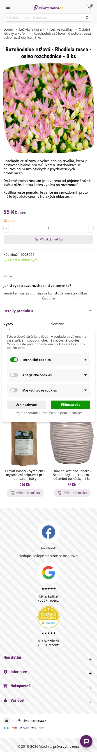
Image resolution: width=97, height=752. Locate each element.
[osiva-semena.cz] (48, 6)
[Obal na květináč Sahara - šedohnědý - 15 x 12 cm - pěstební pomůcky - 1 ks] (72, 442)
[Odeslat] (87, 17)
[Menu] (7, 6)
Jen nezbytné (26, 404)
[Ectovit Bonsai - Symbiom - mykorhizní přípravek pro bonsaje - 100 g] (25, 442)
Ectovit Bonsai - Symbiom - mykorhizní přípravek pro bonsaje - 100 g (25, 474)
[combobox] (45, 17)
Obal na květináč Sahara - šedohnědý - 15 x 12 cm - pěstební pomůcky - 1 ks (72, 474)
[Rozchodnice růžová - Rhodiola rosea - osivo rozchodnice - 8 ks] (48, 108)
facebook (48, 548)
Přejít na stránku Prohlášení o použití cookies (49, 413)
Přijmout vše (70, 404)
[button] (48, 276)
